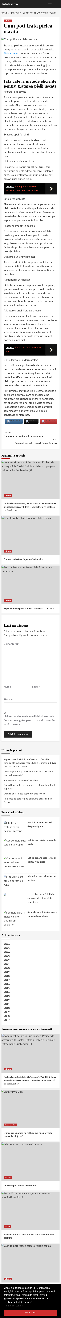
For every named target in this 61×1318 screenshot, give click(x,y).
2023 (7, 956)
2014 (7, 992)
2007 (7, 1020)
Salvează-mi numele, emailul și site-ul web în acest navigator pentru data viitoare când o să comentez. (30, 720)
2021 (7, 964)
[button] (24, 1305)
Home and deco (10, 1125)
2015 (7, 988)
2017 (7, 980)
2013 (7, 996)
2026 (7, 944)
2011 (7, 1004)
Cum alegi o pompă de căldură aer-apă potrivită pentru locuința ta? (28, 773)
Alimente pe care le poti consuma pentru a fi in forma (28, 800)
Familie (7, 1226)
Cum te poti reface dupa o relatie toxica (23, 559)
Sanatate (8, 1177)
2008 (7, 1016)
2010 (7, 1008)
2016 (7, 984)
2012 (7, 1000)
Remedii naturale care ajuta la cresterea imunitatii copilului (29, 787)
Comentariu (12, 644)
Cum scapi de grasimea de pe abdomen (23, 434)
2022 (7, 960)
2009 (7, 1012)
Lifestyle (8, 21)
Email (36, 686)
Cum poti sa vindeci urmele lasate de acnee (36, 441)
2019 (7, 972)
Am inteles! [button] (30, 1312)
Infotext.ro (9, 4)
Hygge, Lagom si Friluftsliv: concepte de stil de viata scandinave (41, 898)
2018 (7, 976)
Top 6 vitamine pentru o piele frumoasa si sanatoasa (30, 608)
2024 (7, 952)
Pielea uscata (11, 53)
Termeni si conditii (13, 1305)
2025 (7, 948)
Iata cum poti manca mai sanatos (21, 780)
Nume (8, 686)
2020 (7, 968)
